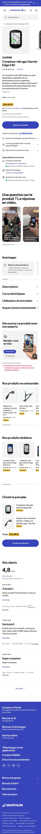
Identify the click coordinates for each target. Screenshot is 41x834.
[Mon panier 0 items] (36, 10)
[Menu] (4, 10)
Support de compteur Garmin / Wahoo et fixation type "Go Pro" (10, 410)
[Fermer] (37, 3)
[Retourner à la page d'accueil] (18, 10)
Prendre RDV (9, 351)
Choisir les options (20, 543)
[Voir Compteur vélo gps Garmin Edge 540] (8, 510)
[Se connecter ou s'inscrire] (31, 10)
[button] (11, 224)
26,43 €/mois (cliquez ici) (14, 108)
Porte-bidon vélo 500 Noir (25, 407)
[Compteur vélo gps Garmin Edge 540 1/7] (16, 40)
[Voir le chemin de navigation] (3, 24)
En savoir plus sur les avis (11, 578)
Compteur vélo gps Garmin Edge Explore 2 (10, 463)
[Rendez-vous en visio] (20, 344)
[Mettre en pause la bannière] (33, 3)
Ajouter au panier (20, 125)
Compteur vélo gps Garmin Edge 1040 (26, 463)
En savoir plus (10, 356)
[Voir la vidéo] (34, 356)
